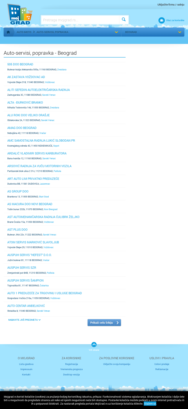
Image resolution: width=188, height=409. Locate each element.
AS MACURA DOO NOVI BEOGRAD (29, 204)
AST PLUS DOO (17, 229)
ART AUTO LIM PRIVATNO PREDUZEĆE (33, 179)
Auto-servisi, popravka (52, 32)
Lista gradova (26, 364)
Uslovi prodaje (161, 364)
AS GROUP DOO (17, 191)
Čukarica (44, 285)
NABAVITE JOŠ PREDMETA (23, 319)
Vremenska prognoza (71, 369)
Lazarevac (45, 183)
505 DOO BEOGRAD (20, 64)
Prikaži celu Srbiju (101, 322)
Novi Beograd (50, 209)
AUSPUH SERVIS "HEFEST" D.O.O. (29, 255)
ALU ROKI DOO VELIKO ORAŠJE (28, 115)
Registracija (71, 364)
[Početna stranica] (8, 32)
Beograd (131, 32)
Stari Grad (44, 196)
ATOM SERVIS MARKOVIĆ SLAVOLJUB (33, 242)
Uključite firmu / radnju (171, 4)
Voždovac (50, 82)
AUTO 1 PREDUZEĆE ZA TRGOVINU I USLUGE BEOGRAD (44, 293)
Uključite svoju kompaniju (116, 364)
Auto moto (24, 32)
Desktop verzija (71, 374)
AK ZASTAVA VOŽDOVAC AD (26, 77)
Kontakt (26, 374)
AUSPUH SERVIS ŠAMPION (25, 280)
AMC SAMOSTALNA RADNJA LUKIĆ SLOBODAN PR (41, 140)
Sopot (56, 145)
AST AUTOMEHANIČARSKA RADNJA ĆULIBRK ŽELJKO (43, 217)
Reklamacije (161, 369)
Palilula (57, 171)
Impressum (26, 369)
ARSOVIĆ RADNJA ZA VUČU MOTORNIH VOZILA (39, 166)
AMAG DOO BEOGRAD (22, 128)
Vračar (42, 132)
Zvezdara (61, 69)
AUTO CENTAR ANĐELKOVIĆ (26, 306)
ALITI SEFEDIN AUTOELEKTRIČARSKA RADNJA (38, 90)
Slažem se (150, 403)
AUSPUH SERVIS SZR (21, 267)
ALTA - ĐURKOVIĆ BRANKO (25, 102)
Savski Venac (48, 94)
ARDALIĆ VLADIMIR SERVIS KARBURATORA (36, 153)
